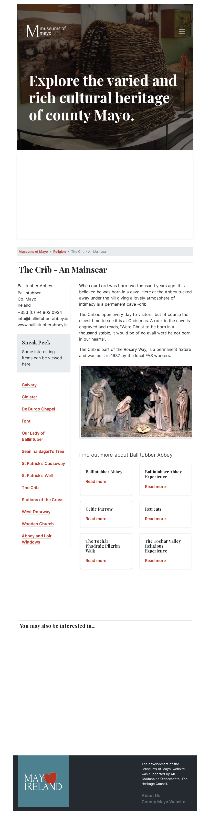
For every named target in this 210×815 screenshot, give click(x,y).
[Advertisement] (105, 196)
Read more (96, 481)
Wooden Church (38, 523)
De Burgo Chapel (38, 408)
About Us (151, 795)
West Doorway (36, 511)
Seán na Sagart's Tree (43, 451)
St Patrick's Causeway (43, 463)
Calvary (29, 384)
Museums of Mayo (33, 252)
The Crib (30, 487)
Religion (59, 252)
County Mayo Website (163, 801)
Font (26, 421)
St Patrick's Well (37, 475)
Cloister (29, 396)
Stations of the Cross (43, 499)
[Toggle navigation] (182, 31)
